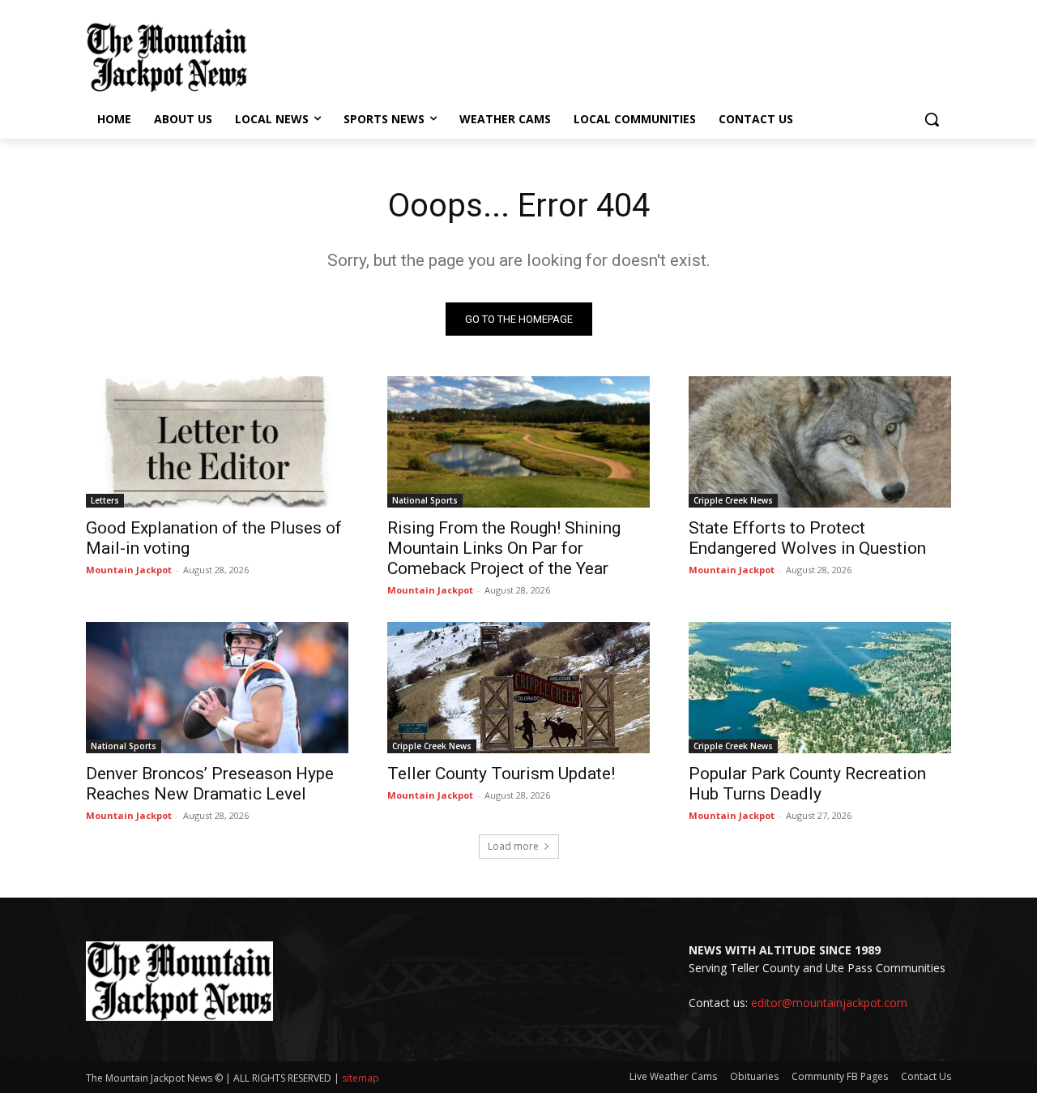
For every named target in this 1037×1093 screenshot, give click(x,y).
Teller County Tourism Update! (501, 773)
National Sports (425, 500)
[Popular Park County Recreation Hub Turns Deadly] (820, 687)
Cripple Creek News (733, 500)
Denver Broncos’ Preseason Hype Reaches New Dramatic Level (210, 784)
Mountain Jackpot (129, 570)
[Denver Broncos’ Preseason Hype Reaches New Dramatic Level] (217, 687)
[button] (931, 119)
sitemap (360, 1078)
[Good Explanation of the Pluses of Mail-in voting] (217, 442)
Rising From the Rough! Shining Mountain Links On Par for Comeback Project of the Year (504, 548)
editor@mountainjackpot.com (829, 1002)
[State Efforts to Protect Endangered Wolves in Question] (820, 442)
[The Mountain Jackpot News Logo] (167, 57)
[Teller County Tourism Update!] (518, 687)
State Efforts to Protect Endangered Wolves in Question (807, 538)
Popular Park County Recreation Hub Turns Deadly (807, 784)
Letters (105, 500)
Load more (513, 846)
